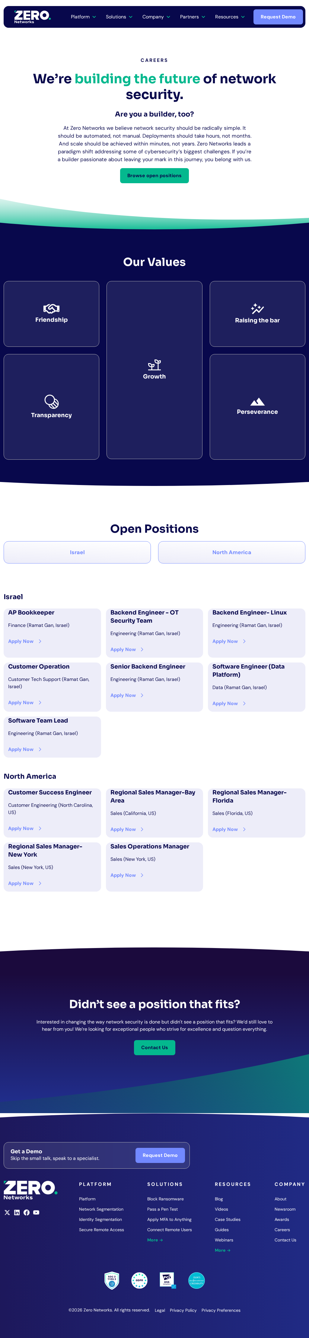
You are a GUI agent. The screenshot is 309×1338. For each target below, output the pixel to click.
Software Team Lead (38, 720)
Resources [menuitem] (226, 17)
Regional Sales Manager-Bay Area (152, 796)
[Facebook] (26, 1214)
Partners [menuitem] (189, 17)
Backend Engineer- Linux (249, 612)
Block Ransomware (165, 1199)
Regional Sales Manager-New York (45, 850)
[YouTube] (36, 1214)
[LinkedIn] (17, 1214)
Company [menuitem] (153, 17)
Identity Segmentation (100, 1219)
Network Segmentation (101, 1209)
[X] (7, 1214)
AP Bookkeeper (31, 612)
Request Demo (278, 17)
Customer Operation (39, 666)
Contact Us (154, 1047)
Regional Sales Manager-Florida (249, 796)
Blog (219, 1199)
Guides (222, 1229)
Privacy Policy (183, 1310)
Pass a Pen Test (162, 1209)
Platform (87, 1199)
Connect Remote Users (169, 1229)
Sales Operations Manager (149, 846)
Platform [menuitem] (80, 17)
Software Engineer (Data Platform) (248, 671)
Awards (282, 1219)
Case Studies (228, 1219)
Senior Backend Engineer (147, 666)
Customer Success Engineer (50, 792)
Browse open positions (154, 175)
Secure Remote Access (101, 1229)
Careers (282, 1229)
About (280, 1199)
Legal (160, 1310)
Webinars (224, 1240)
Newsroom (285, 1209)
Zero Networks (32, 17)
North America (231, 552)
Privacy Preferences (221, 1310)
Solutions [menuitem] (116, 17)
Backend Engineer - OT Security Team (144, 616)
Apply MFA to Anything (169, 1219)
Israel (77, 552)
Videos (221, 1209)
